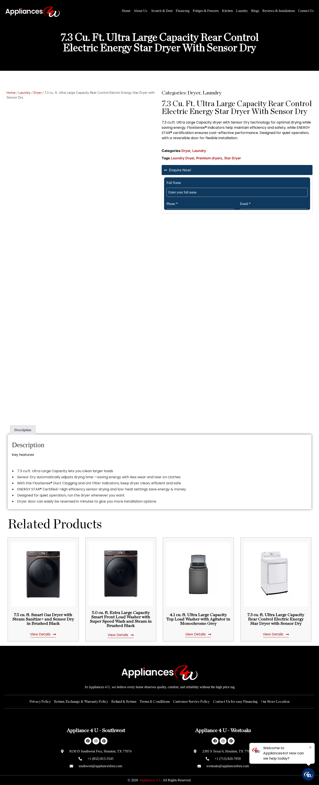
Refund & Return (123, 701)
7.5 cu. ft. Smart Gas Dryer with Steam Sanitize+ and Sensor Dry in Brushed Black (43, 619)
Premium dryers (209, 158)
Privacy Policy (40, 701)
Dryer (37, 93)
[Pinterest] (103, 740)
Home (126, 11)
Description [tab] (22, 430)
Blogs (255, 11)
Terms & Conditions (155, 701)
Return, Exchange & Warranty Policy (81, 701)
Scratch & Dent (162, 11)
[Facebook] (87, 740)
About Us (141, 11)
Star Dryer (232, 158)
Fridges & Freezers (206, 11)
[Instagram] (95, 740)
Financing (182, 11)
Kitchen (227, 11)
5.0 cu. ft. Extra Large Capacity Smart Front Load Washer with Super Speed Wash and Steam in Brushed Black (121, 619)
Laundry (242, 11)
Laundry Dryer (182, 158)
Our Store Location (275, 701)
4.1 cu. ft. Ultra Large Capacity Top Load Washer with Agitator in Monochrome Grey (198, 619)
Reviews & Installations (278, 11)
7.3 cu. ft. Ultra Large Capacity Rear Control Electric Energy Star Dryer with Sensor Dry (275, 619)
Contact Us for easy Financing (235, 701)
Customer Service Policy (191, 701)
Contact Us (306, 11)
